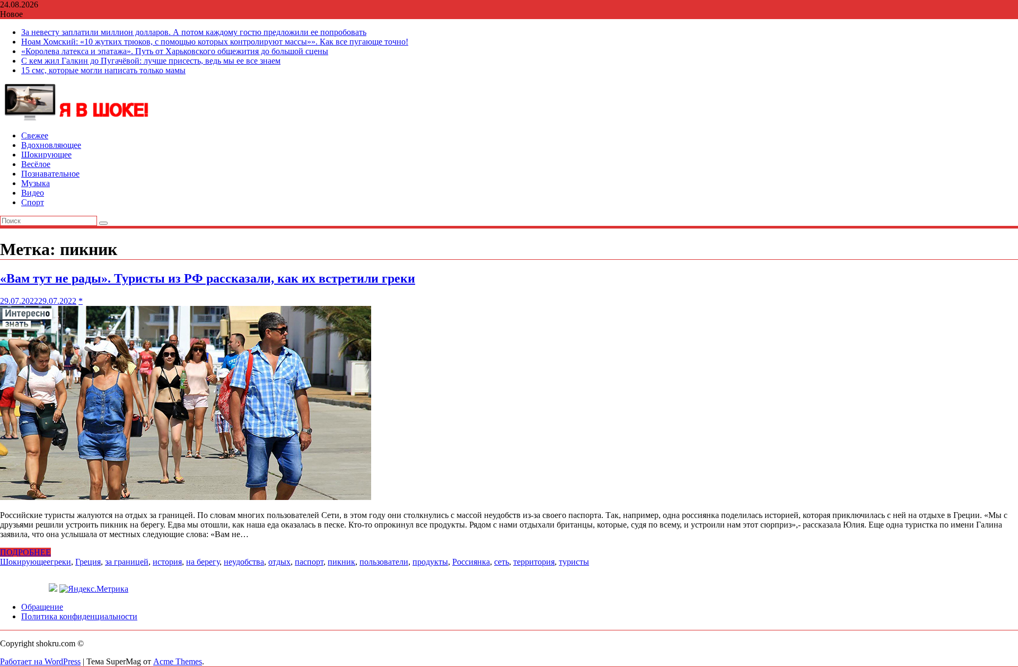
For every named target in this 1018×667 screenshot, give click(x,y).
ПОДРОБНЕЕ (25, 552)
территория (534, 561)
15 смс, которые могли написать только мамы (103, 70)
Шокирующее (46, 154)
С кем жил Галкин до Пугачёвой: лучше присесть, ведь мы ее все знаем (150, 60)
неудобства (244, 561)
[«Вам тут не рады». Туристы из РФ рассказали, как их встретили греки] (185, 497)
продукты (430, 561)
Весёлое (35, 164)
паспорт (309, 561)
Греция (88, 561)
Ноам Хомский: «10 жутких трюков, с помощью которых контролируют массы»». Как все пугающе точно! (214, 41)
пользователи (383, 561)
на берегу (203, 561)
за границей (126, 561)
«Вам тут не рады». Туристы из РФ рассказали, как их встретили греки (207, 278)
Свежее (34, 135)
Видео (32, 192)
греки (60, 561)
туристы (574, 561)
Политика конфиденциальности (79, 616)
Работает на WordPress (40, 661)
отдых (279, 561)
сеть (501, 561)
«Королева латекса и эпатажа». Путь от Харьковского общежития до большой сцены (174, 51)
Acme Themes (177, 661)
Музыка (35, 183)
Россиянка (471, 561)
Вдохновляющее (51, 145)
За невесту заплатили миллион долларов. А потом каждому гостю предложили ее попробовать (193, 32)
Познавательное (50, 173)
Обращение (42, 606)
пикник (341, 561)
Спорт (32, 202)
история (167, 561)
